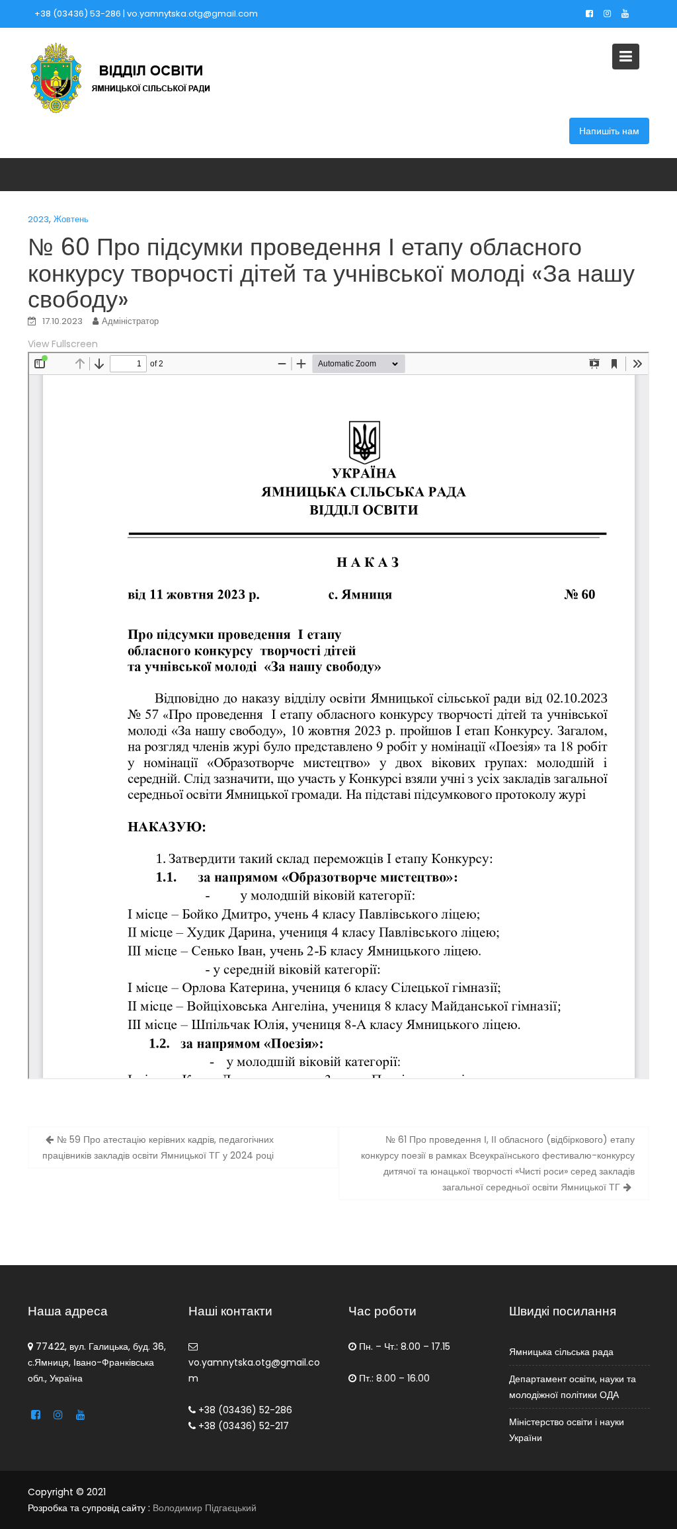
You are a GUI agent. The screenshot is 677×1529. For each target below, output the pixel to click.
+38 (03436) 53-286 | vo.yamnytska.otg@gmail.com (146, 13)
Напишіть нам (609, 131)
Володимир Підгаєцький (205, 1507)
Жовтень (71, 219)
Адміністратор (130, 321)
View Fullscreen (63, 344)
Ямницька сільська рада (561, 1351)
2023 (38, 219)
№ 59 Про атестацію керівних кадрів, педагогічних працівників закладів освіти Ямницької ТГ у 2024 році (158, 1147)
